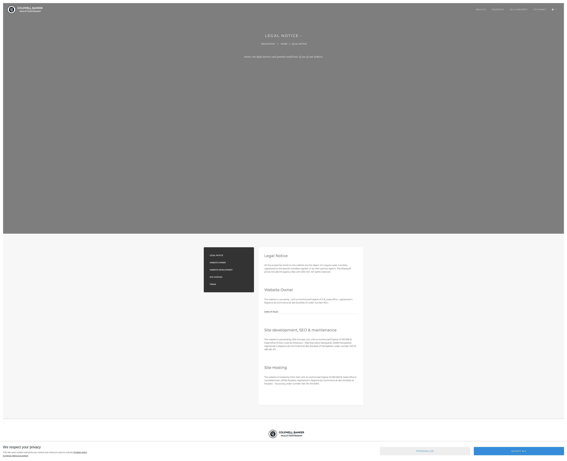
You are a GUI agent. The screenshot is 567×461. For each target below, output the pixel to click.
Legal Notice (216, 255)
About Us (481, 9)
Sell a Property (518, 9)
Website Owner (218, 262)
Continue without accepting (15, 456)
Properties (498, 9)
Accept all (519, 451)
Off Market (539, 9)
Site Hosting (216, 277)
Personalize (425, 451)
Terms (213, 284)
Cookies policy (80, 452)
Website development (221, 270)
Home (284, 44)
